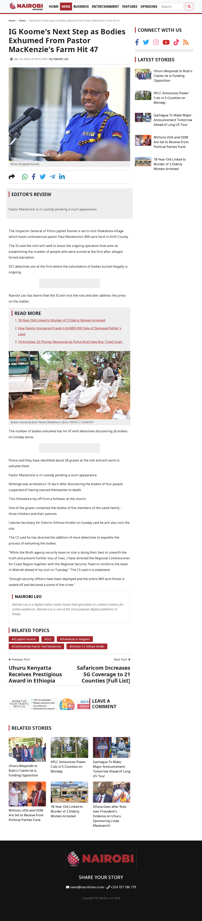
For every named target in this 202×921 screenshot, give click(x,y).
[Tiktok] (176, 43)
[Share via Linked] (62, 178)
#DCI (48, 639)
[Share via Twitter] (42, 178)
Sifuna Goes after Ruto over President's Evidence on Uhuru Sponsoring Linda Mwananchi (109, 816)
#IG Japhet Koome (24, 639)
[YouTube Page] (166, 43)
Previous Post (20, 659)
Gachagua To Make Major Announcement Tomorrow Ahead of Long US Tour (173, 120)
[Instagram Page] (156, 43)
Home (53, 6)
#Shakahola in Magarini (75, 639)
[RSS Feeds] (186, 43)
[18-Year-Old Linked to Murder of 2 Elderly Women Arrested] (69, 792)
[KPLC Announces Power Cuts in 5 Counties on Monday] (69, 747)
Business (81, 6)
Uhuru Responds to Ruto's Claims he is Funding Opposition (23, 770)
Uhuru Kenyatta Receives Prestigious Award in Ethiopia (35, 674)
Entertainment (105, 6)
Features (129, 6)
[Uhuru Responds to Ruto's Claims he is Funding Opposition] (27, 749)
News (66, 6)
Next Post (121, 659)
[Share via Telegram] (52, 178)
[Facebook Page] (137, 43)
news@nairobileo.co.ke (87, 887)
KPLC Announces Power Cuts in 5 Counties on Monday (68, 766)
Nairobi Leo (60, 59)
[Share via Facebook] (34, 178)
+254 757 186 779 (123, 887)
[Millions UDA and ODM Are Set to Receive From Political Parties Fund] (27, 794)
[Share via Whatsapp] (25, 178)
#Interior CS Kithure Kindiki (87, 646)
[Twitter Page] (146, 43)
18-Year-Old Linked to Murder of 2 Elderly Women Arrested (61, 320)
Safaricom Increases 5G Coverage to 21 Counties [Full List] (103, 674)
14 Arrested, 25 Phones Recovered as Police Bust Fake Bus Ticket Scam (70, 342)
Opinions (148, 6)
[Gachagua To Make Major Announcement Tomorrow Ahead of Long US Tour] (111, 747)
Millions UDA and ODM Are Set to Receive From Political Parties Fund (26, 815)
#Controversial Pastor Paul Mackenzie (36, 646)
